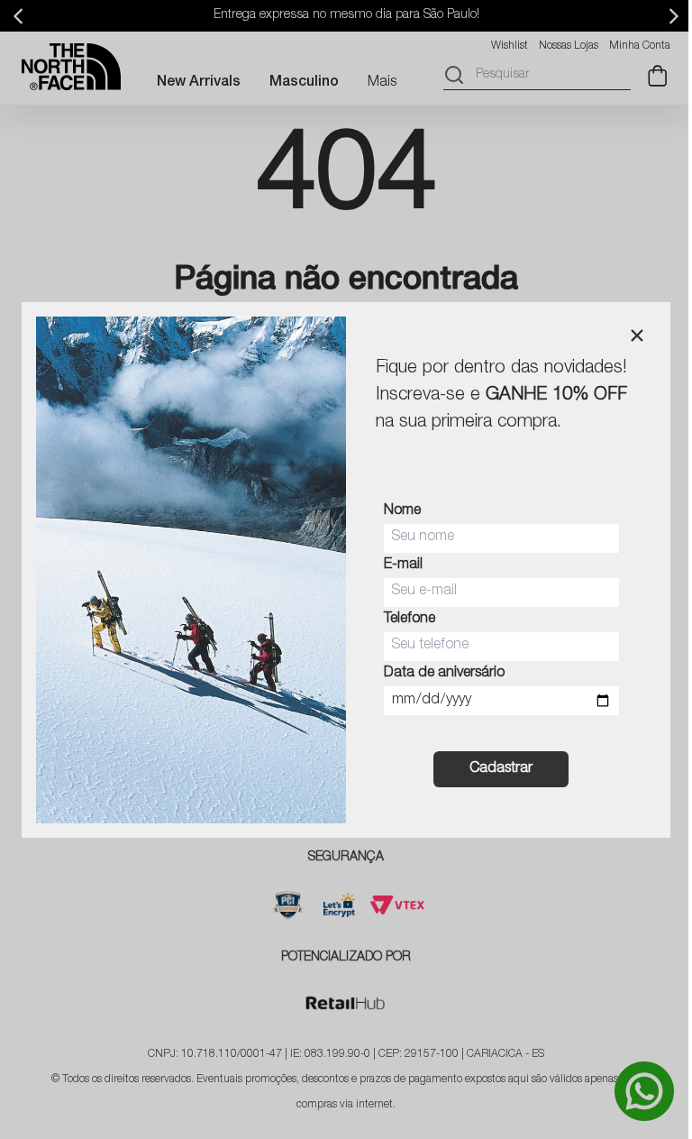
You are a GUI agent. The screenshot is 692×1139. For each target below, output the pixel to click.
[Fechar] (637, 335)
